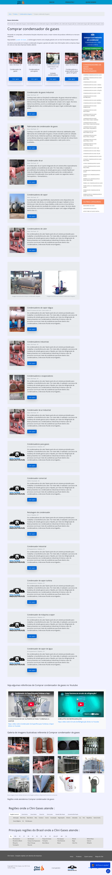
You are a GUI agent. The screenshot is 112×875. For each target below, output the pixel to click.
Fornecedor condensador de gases (91, 190)
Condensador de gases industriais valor (90, 131)
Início (71, 856)
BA (45, 836)
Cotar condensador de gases (81, 23)
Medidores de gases (89, 205)
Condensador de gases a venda (92, 85)
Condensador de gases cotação (92, 90)
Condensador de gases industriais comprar (90, 115)
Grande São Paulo (60, 814)
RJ (10, 836)
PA (66, 836)
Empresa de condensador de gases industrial (44, 23)
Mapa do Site (99, 856)
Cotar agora (15, 79)
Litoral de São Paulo (73, 814)
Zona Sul (41, 814)
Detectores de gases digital (91, 211)
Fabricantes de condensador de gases (92, 186)
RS (37, 836)
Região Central (14, 814)
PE (41, 836)
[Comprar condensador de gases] (15, 58)
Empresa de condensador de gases (91, 175)
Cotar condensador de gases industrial (91, 167)
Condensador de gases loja (91, 148)
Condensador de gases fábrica (92, 103)
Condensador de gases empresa (92, 100)
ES (19, 836)
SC (32, 836)
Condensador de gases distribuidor (90, 96)
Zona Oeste (33, 814)
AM (61, 836)
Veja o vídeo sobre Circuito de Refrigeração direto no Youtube (78, 722)
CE (50, 836)
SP (24, 836)
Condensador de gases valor (91, 153)
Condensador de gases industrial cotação (90, 136)
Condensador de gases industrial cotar (90, 140)
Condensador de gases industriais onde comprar (90, 119)
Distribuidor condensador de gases (91, 171)
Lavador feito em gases (90, 208)
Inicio (51, 2)
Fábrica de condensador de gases (64, 23)
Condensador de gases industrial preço (90, 144)
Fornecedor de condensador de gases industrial (19, 23)
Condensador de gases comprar (92, 87)
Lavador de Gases (21, 40)
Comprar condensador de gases (92, 75)
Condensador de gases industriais (90, 110)
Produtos (69, 2)
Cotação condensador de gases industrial (92, 159)
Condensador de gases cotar (96, 23)
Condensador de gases (90, 82)
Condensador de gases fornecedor (90, 106)
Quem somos (91, 2)
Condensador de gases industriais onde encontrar (91, 123)
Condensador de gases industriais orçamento (90, 127)
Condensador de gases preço (91, 151)
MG (15, 836)
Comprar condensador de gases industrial (92, 78)
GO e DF (56, 836)
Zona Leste (50, 814)
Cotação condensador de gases (92, 156)
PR (28, 836)
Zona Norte (25, 814)
